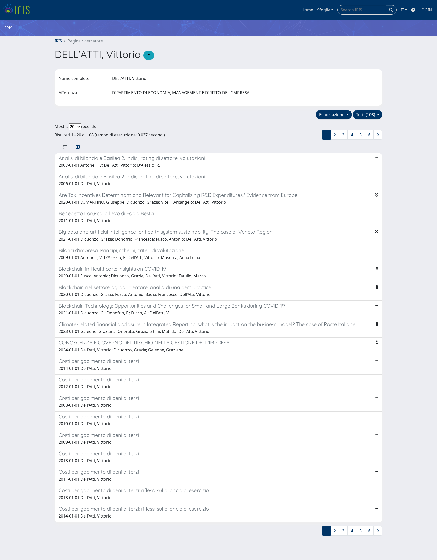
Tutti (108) (366, 114)
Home (307, 10)
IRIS (58, 41)
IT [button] (402, 10)
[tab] (65, 147)
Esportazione (332, 114)
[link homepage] (18, 10)
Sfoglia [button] (323, 10)
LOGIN (425, 10)
